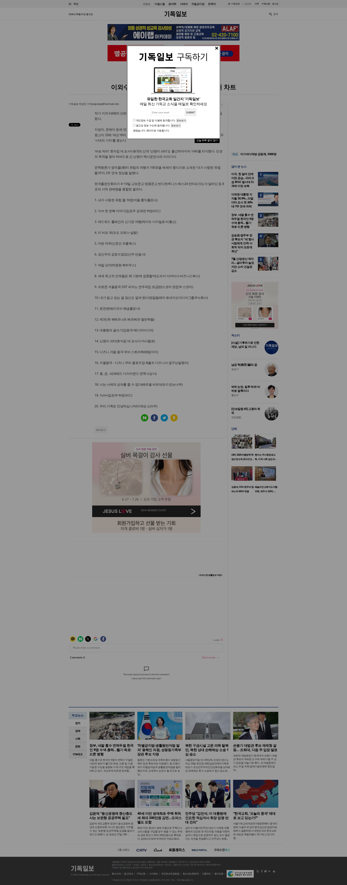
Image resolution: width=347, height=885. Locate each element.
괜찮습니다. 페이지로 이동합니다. (151, 130)
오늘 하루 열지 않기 (207, 140)
